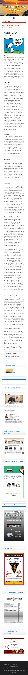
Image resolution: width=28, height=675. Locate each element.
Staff (19, 668)
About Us (9, 668)
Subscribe (23, 668)
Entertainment (10, 25)
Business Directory (12, 670)
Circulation (14, 668)
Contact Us (14, 672)
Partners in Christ (21, 670)
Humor (16, 25)
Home (3, 25)
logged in (13, 356)
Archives (5, 670)
